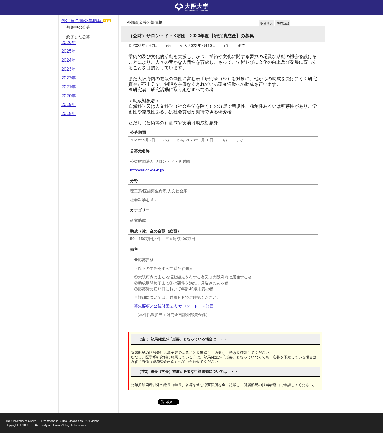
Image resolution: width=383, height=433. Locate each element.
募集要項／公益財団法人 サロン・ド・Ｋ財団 (174, 306)
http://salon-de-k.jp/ (147, 170)
